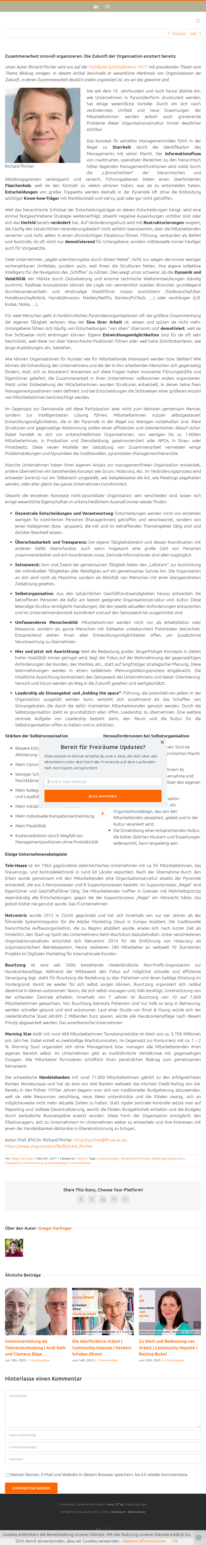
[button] (103, 747)
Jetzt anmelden (103, 796)
